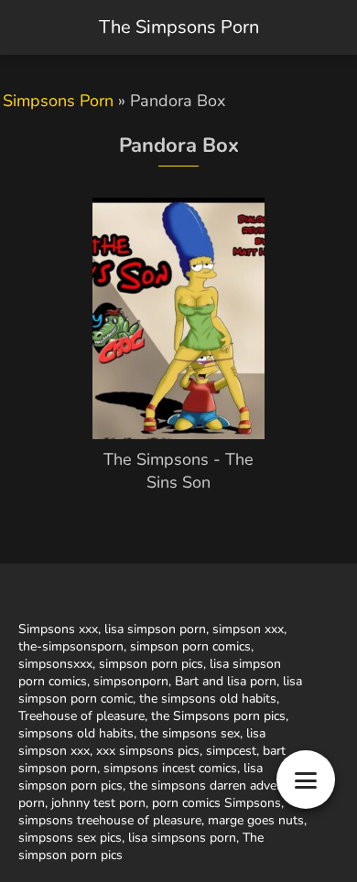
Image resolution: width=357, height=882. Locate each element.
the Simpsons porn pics (218, 716)
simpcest (231, 750)
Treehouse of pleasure (81, 716)
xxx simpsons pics (148, 750)
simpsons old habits (76, 733)
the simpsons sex (190, 733)
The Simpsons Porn (179, 27)
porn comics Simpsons (216, 803)
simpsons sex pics (70, 837)
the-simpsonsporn (71, 646)
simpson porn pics (151, 663)
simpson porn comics (190, 646)
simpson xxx (248, 629)
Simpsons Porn (58, 101)
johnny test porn (98, 803)
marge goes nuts (256, 820)
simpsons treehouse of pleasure (109, 820)
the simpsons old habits (207, 698)
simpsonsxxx (55, 663)
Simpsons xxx (58, 629)
